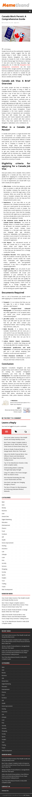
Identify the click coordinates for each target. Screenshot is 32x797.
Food (3, 531)
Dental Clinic (5, 516)
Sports (4, 575)
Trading (4, 583)
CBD (3, 513)
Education (4, 522)
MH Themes (27, 795)
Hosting (4, 546)
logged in (12, 426)
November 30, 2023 (8, 22)
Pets (3, 560)
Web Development (7, 589)
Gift (3, 537)
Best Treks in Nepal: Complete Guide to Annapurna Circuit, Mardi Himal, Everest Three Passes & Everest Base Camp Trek (16, 444)
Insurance (4, 548)
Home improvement (7, 543)
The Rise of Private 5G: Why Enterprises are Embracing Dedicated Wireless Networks (15, 489)
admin (17, 22)
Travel (3, 586)
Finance (4, 528)
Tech (3, 581)
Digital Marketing (7, 519)
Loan (3, 557)
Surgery (4, 578)
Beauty (4, 508)
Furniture (4, 534)
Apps (3, 502)
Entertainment (6, 525)
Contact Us (5, 790)
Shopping (4, 569)
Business (4, 510)
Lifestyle (4, 554)
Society (4, 572)
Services (4, 566)
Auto (3, 505)
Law (3, 551)
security (4, 563)
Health (4, 540)
